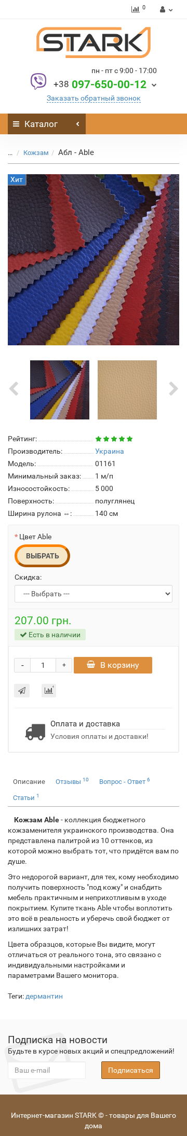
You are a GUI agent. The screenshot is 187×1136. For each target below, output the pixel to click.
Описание (29, 782)
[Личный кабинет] (165, 9)
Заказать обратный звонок (94, 98)
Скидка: (28, 577)
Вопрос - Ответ (124, 781)
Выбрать (42, 556)
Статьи (26, 797)
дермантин (44, 996)
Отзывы (72, 781)
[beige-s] (127, 389)
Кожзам (36, 153)
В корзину (119, 665)
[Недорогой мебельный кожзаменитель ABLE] (60, 389)
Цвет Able (35, 536)
